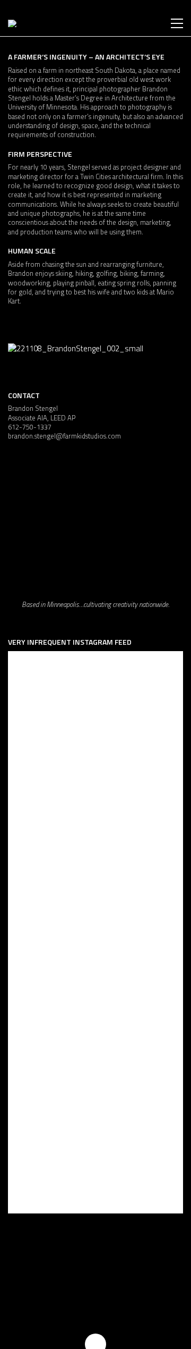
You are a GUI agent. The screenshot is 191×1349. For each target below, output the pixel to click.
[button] (177, 23)
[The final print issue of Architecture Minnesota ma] (95, 924)
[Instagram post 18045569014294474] (95, 815)
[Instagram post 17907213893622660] (95, 706)
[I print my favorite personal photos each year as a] (95, 1142)
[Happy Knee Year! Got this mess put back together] (95, 1033)
